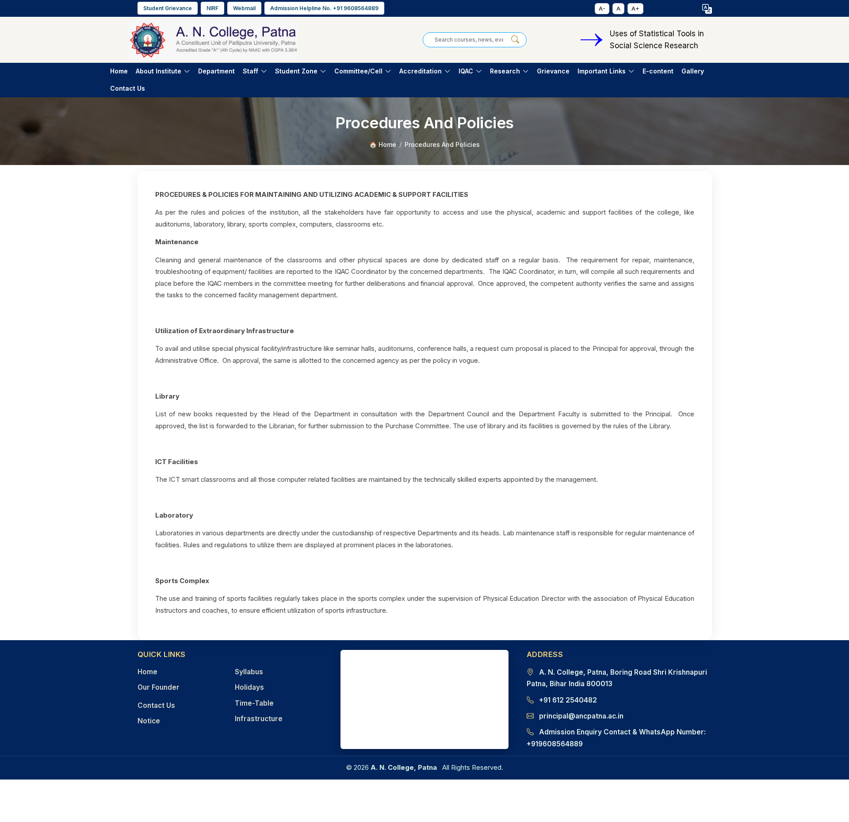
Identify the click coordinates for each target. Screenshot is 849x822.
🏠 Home (382, 144)
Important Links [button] (601, 71)
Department (216, 71)
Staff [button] (250, 71)
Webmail (244, 8)
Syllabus (249, 672)
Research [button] (505, 71)
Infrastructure (259, 718)
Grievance (553, 71)
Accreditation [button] (420, 71)
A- (602, 8)
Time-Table (254, 703)
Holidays (249, 687)
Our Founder (159, 687)
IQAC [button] (466, 71)
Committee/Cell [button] (358, 71)
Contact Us (127, 88)
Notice (149, 721)
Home (119, 71)
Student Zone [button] (296, 71)
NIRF (212, 8)
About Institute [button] (158, 71)
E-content (657, 71)
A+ (635, 8)
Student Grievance (167, 8)
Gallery (692, 71)
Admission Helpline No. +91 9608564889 (324, 8)
